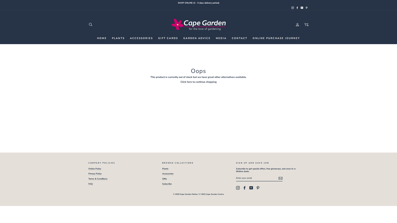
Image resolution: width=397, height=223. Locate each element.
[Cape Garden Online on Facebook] (244, 188)
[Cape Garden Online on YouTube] (251, 188)
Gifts (164, 178)
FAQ (90, 183)
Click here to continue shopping (199, 82)
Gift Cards (168, 38)
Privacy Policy (95, 173)
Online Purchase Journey (276, 38)
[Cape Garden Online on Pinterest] (258, 188)
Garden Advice (197, 38)
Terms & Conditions (97, 178)
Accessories (141, 38)
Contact (239, 38)
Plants (118, 38)
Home (102, 38)
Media (221, 38)
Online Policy (94, 168)
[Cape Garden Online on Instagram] (238, 188)
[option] (198, 3)
